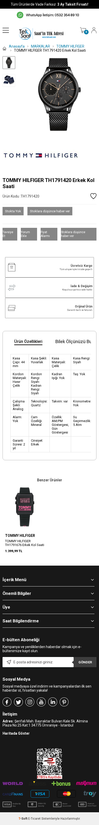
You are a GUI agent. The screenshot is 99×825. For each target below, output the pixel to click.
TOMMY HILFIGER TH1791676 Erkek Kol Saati (24, 543)
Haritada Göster (16, 733)
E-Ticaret (34, 818)
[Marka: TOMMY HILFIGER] (49, 155)
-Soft (23, 818)
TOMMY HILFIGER (20, 536)
